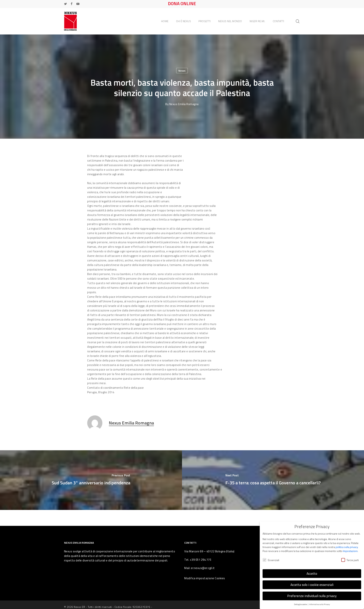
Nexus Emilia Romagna (184, 104)
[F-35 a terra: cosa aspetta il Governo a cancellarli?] (273, 480)
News (182, 71)
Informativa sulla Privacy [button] (319, 604)
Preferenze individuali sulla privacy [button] (312, 595)
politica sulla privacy (347, 547)
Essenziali (273, 560)
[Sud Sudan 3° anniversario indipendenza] (91, 480)
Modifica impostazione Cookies (204, 578)
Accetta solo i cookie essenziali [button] (311, 584)
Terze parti (353, 560)
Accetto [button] (312, 573)
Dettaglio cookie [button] (300, 604)
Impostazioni (350, 551)
